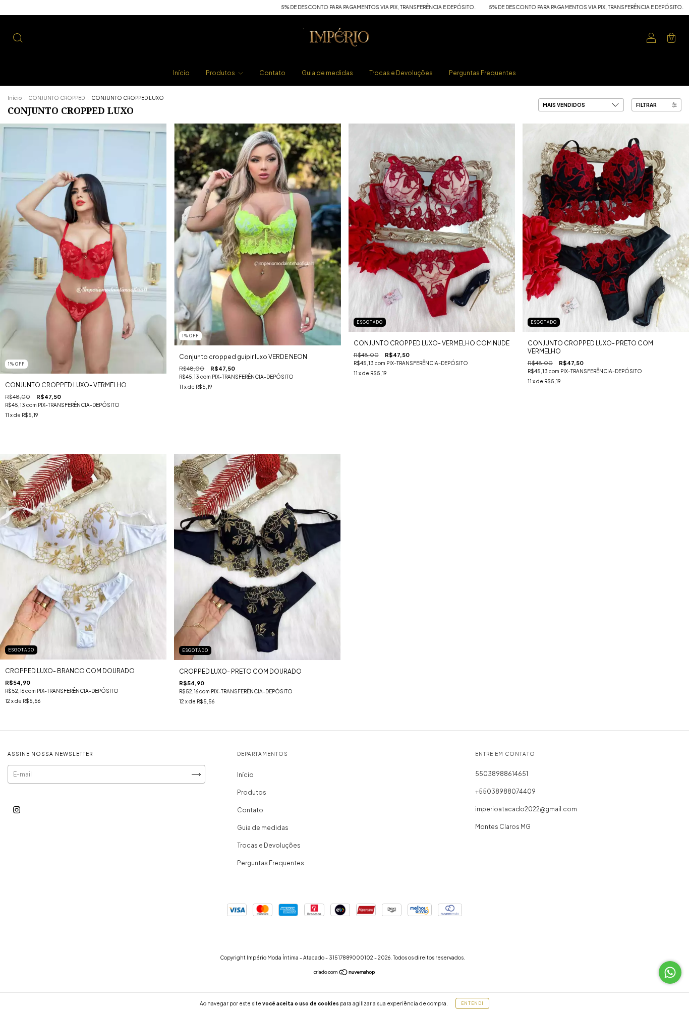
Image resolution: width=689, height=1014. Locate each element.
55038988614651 (501, 774)
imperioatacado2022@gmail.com (526, 809)
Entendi (472, 1003)
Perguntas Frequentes (482, 73)
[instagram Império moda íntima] (17, 810)
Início (181, 73)
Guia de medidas (327, 73)
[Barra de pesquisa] (18, 39)
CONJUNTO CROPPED (57, 98)
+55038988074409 (505, 791)
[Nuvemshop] (344, 973)
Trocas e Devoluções (401, 73)
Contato (272, 73)
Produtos (221, 73)
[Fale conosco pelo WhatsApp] (670, 972)
